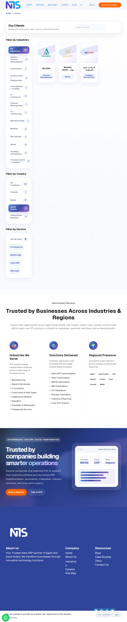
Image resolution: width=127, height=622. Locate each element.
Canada (18, 192)
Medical (18, 128)
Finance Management (18, 104)
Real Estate (18, 136)
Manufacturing (19, 120)
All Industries (18, 50)
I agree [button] (116, 615)
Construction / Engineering (18, 78)
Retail (18, 144)
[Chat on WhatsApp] (5, 617)
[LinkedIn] (96, 610)
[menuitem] (29, 5)
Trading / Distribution (18, 152)
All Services (16, 239)
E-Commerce (18, 95)
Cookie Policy (11, 618)
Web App (14, 271)
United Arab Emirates (18, 216)
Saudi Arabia (18, 208)
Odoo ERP (15, 263)
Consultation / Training (18, 87)
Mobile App (15, 255)
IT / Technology (18, 112)
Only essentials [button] (104, 615)
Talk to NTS (36, 492)
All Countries (18, 184)
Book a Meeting (16, 492)
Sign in (92, 5)
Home (8, 13)
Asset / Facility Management (18, 59)
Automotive (18, 68)
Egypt (18, 200)
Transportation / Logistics (19, 161)
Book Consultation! (110, 5)
